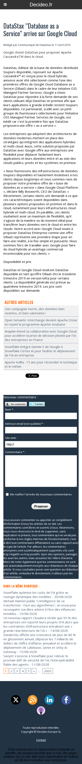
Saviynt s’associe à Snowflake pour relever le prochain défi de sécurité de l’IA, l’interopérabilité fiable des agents (38, 660)
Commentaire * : (15, 452)
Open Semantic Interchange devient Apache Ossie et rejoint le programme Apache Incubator (41, 322)
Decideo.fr (41, 4)
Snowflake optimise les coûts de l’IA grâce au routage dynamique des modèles (35, 594)
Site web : (11, 438)
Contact (41, 740)
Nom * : (9, 409)
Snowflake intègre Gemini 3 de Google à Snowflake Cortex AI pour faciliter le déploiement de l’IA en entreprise (40, 351)
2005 (48, 671)
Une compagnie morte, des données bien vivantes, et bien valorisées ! (35, 311)
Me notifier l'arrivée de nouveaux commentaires (41, 494)
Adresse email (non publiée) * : (24, 424)
